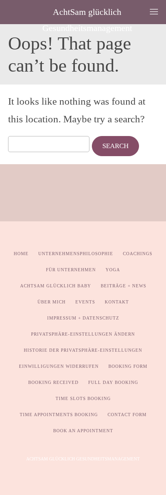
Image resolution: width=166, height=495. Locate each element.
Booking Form (127, 366)
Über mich (51, 301)
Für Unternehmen (71, 269)
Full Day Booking (113, 382)
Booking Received (53, 382)
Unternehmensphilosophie (75, 253)
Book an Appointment (83, 430)
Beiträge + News (123, 285)
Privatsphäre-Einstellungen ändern (83, 334)
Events (85, 301)
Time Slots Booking (83, 398)
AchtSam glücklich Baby (55, 285)
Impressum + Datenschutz (83, 318)
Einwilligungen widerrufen (59, 366)
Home (21, 253)
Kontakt (117, 301)
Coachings (137, 253)
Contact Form (127, 414)
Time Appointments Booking (59, 414)
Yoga (113, 269)
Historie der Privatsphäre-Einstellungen (83, 350)
